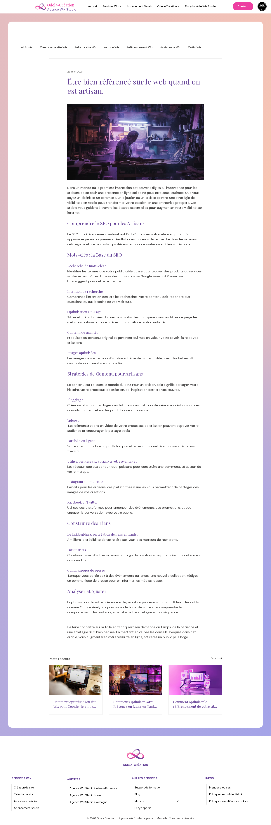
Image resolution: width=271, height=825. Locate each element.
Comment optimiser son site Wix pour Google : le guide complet (74, 704)
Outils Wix (194, 47)
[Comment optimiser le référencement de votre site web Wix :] (195, 680)
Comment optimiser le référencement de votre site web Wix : (194, 704)
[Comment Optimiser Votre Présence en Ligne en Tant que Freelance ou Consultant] (135, 680)
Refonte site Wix (86, 47)
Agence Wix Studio (61, 9)
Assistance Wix (170, 47)
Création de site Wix (53, 47)
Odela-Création (60, 4)
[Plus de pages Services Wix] (121, 6)
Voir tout (216, 658)
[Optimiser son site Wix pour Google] (75, 680)
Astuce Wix (111, 47)
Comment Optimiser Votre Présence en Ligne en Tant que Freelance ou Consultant (135, 704)
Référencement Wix (140, 47)
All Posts (27, 47)
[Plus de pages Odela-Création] (179, 6)
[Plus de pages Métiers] (177, 801)
